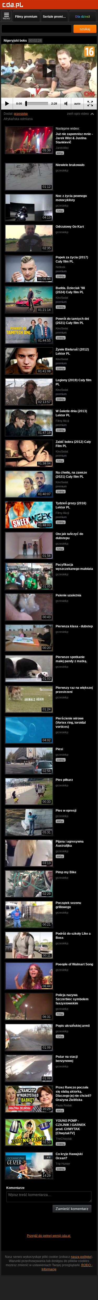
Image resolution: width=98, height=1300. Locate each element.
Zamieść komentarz (72, 1209)
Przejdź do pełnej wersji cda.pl (49, 1236)
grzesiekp (21, 114)
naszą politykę (81, 1257)
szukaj (85, 29)
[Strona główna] (13, 5)
